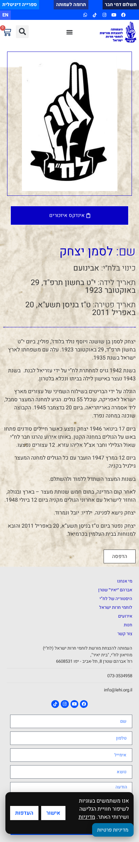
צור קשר (124, 633)
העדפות (24, 813)
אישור (53, 813)
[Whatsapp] (85, 15)
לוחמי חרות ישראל (115, 607)
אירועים (125, 616)
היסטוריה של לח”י (116, 598)
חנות (128, 625)
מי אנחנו (124, 581)
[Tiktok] (95, 15)
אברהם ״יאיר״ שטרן (115, 590)
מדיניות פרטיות (113, 830)
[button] (22, 31)
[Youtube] (114, 15)
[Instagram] (104, 15)
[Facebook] (123, 15)
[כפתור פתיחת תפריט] (69, 32)
